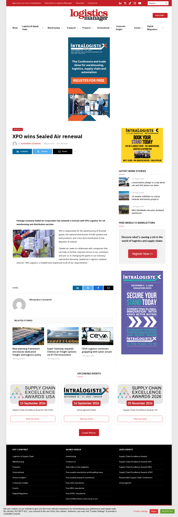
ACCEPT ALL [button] (167, 511)
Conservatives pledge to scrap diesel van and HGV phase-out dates (148, 184)
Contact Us (92, 3)
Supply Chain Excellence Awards (133, 456)
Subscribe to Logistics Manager (58, 3)
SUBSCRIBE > (160, 15)
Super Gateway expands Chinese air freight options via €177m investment (61, 351)
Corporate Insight (120, 28)
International (103, 28)
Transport (71, 28)
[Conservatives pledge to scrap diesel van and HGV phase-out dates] (124, 181)
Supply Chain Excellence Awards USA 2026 (32, 409)
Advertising (71, 456)
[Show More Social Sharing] (76, 151)
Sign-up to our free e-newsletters (26, 3)
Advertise (80, 3)
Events (137, 28)
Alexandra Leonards (31, 143)
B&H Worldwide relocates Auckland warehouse (148, 211)
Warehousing (54, 28)
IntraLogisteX (125, 483)
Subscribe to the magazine (77, 467)
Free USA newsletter (75, 483)
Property (86, 28)
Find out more (32, 418)
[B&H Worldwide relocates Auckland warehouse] (124, 209)
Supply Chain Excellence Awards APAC (136, 472)
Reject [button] (153, 511)
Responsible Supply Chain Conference (135, 477)
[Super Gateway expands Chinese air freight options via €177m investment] (63, 336)
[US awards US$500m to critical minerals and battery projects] (124, 195)
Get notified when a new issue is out (82, 498)
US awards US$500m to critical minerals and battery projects (146, 198)
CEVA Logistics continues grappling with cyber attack (97, 350)
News (15, 28)
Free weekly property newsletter (80, 477)
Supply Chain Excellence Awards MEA (135, 467)
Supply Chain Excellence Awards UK (140, 409)
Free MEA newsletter (75, 488)
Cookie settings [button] (141, 511)
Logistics (18, 129)
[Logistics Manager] (89, 15)
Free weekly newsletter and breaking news (84, 472)
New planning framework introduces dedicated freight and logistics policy (27, 351)
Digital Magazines (152, 28)
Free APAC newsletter (76, 493)
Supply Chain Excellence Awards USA (135, 461)
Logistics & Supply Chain (30, 28)
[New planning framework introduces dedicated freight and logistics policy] (28, 336)
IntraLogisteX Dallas (86, 409)
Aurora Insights (19, 477)
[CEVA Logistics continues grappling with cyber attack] (97, 336)
